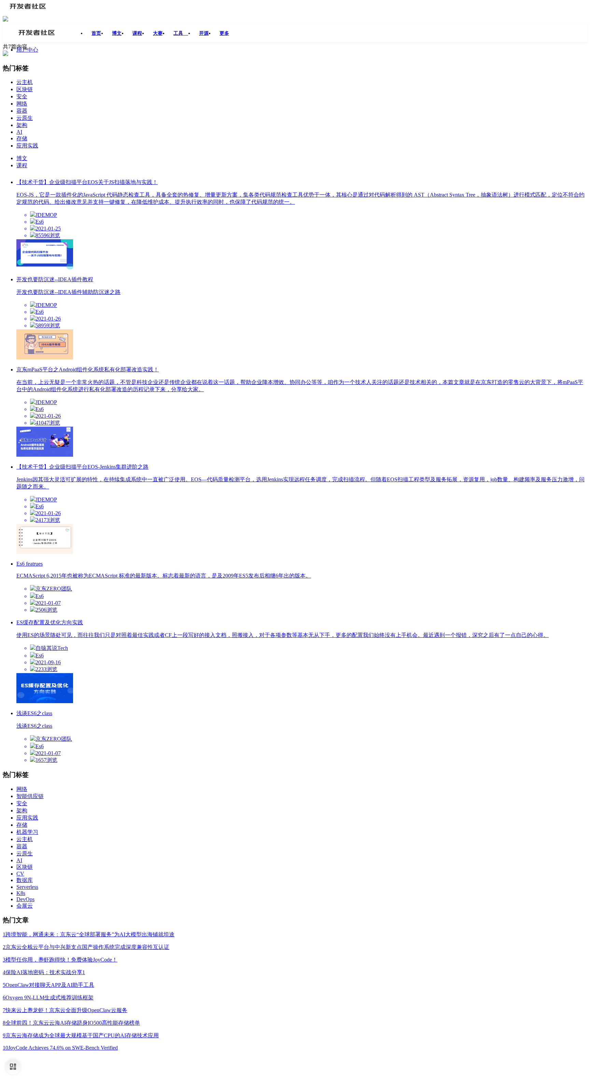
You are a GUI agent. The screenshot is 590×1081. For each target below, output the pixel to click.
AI (19, 132)
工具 (180, 33)
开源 (204, 33)
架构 (21, 125)
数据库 (24, 880)
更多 (224, 33)
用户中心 (27, 50)
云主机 (24, 82)
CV (20, 874)
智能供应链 (30, 796)
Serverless (27, 887)
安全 (21, 96)
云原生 (24, 118)
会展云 (24, 906)
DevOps (25, 899)
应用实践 (27, 145)
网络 (21, 103)
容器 (21, 111)
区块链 (24, 89)
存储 (21, 138)
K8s (20, 893)
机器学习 (27, 832)
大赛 (158, 33)
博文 (117, 33)
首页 (96, 33)
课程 (137, 33)
